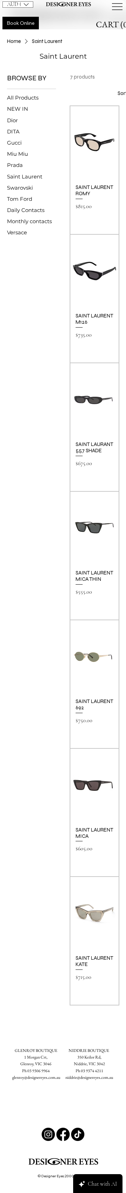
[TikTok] (77, 1134)
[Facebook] (63, 1134)
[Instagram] (48, 1134)
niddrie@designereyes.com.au (89, 1077)
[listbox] (17, 4)
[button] (17, 4)
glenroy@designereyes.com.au (36, 1077)
